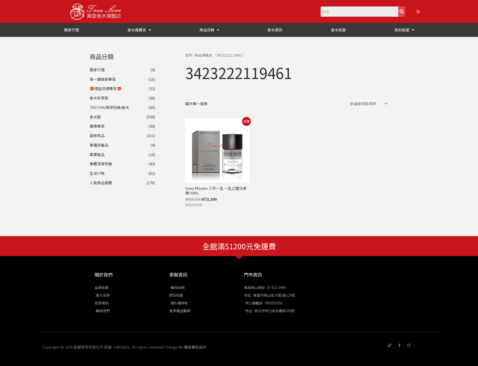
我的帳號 (401, 29)
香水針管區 (99, 97)
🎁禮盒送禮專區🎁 (105, 88)
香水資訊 (274, 29)
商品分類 (206, 29)
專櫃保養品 (99, 145)
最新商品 (97, 135)
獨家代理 (71, 29)
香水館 (95, 116)
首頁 (188, 55)
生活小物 (97, 173)
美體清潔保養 (101, 163)
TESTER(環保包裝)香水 (109, 107)
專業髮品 (97, 154)
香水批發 (338, 29)
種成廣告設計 (195, 347)
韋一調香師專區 (103, 79)
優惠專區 (97, 126)
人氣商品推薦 (101, 182)
